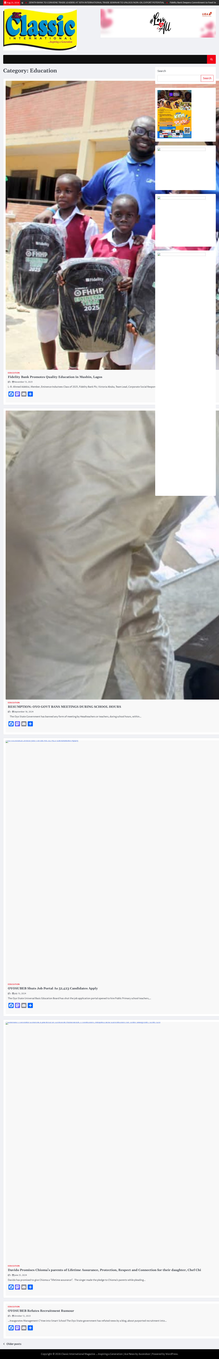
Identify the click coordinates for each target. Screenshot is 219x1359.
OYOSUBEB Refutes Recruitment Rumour (41, 1311)
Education (14, 373)
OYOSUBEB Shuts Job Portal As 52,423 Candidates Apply (53, 988)
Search (161, 71)
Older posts (13, 1344)
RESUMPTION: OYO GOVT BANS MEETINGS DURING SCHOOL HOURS (64, 707)
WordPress (171, 1354)
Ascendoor (144, 1354)
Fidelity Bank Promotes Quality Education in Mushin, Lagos (55, 377)
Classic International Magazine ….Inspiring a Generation (92, 1354)
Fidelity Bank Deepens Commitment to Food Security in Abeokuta (174, 2)
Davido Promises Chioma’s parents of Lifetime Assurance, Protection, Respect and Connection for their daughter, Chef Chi (104, 1270)
